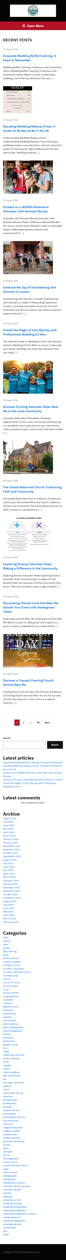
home (6, 1061)
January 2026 (10, 842)
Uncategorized (10, 1158)
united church (10, 1162)
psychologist (9, 1113)
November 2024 (11, 890)
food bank (8, 1037)
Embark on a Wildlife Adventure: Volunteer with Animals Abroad (26, 209)
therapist (7, 1151)
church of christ (11, 982)
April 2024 (8, 915)
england (7, 1017)
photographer (10, 1099)
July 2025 (8, 863)
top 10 (6, 1155)
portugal (7, 1106)
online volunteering (13, 1093)
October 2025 (10, 853)
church (7, 978)
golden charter (10, 1044)
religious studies (11, 1130)
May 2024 (8, 911)
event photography (13, 1030)
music (6, 1089)
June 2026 (8, 825)
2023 (6, 937)
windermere (9, 1227)
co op (6, 989)
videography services (14, 1182)
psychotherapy (10, 1120)
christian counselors (13, 968)
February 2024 (11, 922)
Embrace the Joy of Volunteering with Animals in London (32, 779)
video (6, 1168)
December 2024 (11, 887)
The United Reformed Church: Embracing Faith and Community (32, 489)
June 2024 (8, 908)
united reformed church (15, 1165)
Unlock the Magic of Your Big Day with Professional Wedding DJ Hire (30, 332)
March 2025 (9, 877)
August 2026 (10, 818)
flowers (7, 1034)
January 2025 (10, 884)
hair (5, 1048)
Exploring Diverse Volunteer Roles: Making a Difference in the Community (30, 566)
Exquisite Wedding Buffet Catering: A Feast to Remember (29, 58)
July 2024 (8, 904)
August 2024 (10, 901)
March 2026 (9, 835)
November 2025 (11, 849)
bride (6, 954)
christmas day (10, 975)
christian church (11, 965)
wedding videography (14, 1220)
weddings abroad (12, 1224)
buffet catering (11, 958)
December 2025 (11, 846)
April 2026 (8, 832)
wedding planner (12, 1217)
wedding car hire (12, 1199)
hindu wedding (11, 1058)
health (6, 1051)
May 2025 (8, 870)
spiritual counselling (13, 1141)
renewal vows (10, 1134)
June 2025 (8, 866)
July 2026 (8, 821)
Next (47, 722)
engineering (9, 1013)
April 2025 (8, 873)
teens (6, 1148)
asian (6, 944)
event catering (10, 1023)
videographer (10, 1175)
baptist (6, 947)
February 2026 (11, 839)
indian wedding (11, 1072)
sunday (7, 1144)
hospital (7, 1065)
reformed (8, 1124)
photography (9, 1103)
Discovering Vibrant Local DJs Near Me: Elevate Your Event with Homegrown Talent (31, 607)
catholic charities (12, 961)
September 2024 (12, 897)
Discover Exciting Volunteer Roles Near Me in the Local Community (30, 409)
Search (7, 738)
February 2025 (11, 880)
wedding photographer (15, 1206)
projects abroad (11, 1110)
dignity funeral (10, 1006)
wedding (7, 1196)
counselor (8, 999)
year (5, 1231)
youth (6, 1234)
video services (10, 1172)
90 (38, 722)
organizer (8, 1096)
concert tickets (11, 992)
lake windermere (12, 1075)
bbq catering (9, 951)
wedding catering (12, 1203)
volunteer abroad (12, 1189)
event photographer (13, 1027)
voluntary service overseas (16, 1186)
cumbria (7, 1003)
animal (6, 941)
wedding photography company (19, 1213)
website (7, 1193)
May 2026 (8, 828)
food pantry (9, 1041)
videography (9, 1179)
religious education (13, 1127)
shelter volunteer (12, 1137)
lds (4, 1079)
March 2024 (9, 918)
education (8, 1010)
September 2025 (12, 856)
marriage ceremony (13, 1082)
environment (9, 1020)
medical (7, 1086)
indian (6, 1068)
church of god (10, 985)
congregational (11, 996)
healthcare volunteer (14, 1054)
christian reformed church (17, 972)
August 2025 (10, 859)
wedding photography (14, 1210)
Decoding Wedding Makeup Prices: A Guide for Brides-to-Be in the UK (29, 128)
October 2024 (10, 894)
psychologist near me (14, 1117)
